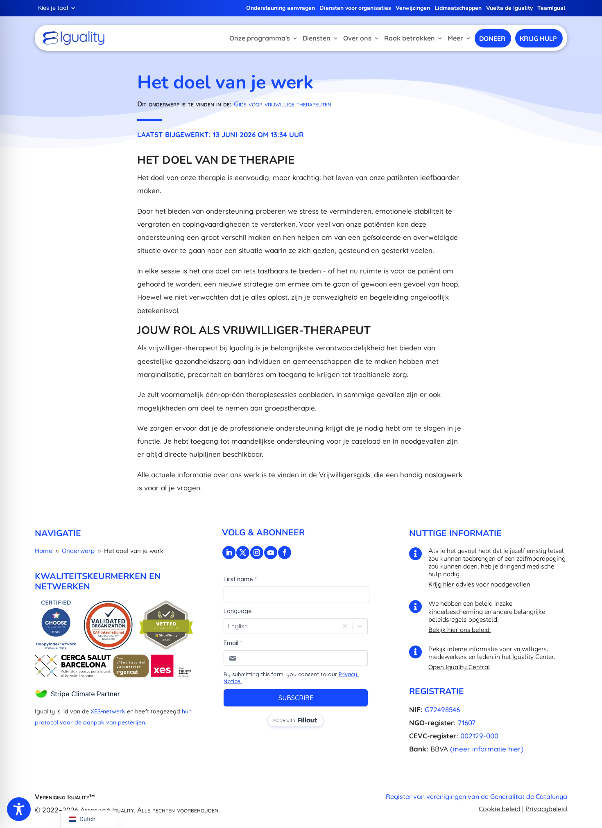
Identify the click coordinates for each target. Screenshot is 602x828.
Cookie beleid (500, 809)
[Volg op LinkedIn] (228, 552)
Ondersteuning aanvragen (280, 8)
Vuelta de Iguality (509, 8)
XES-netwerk (108, 711)
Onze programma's (259, 38)
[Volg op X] (242, 552)
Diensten (316, 38)
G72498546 (442, 709)
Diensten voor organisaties (355, 8)
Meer (455, 38)
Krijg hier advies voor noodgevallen (479, 584)
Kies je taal (53, 8)
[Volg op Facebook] (284, 552)
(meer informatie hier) (486, 749)
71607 (466, 722)
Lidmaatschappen (458, 8)
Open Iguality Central (459, 667)
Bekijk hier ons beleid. (459, 630)
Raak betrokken (409, 38)
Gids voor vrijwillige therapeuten (282, 103)
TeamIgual (551, 8)
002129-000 (479, 735)
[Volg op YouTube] (270, 552)
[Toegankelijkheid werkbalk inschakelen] (19, 809)
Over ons (357, 38)
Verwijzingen (413, 8)
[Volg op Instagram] (256, 552)
